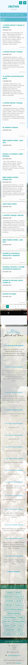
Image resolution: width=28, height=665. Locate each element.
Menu (24, 2)
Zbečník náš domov (10, 617)
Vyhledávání (20, 2)
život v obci (7, 621)
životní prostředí (19, 621)
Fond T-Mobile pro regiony (14, 609)
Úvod (3, 15)
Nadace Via (8, 597)
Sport (21, 626)
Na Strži (18, 593)
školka (21, 617)
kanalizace (18, 605)
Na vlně (18, 601)
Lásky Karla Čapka (10, 204)
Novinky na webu (9, 294)
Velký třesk (8, 605)
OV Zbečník (9, 601)
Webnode (18, 663)
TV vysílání (7, 634)
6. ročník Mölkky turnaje (12, 52)
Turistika (10, 593)
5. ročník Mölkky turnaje (12, 103)
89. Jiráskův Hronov (10, 127)
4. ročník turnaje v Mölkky (13, 215)
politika (7, 626)
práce (14, 626)
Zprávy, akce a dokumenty (12, 15)
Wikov (20, 630)
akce (15, 634)
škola (21, 634)
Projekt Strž (18, 597)
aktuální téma (10, 630)
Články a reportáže (14, 613)
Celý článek (22, 47)
